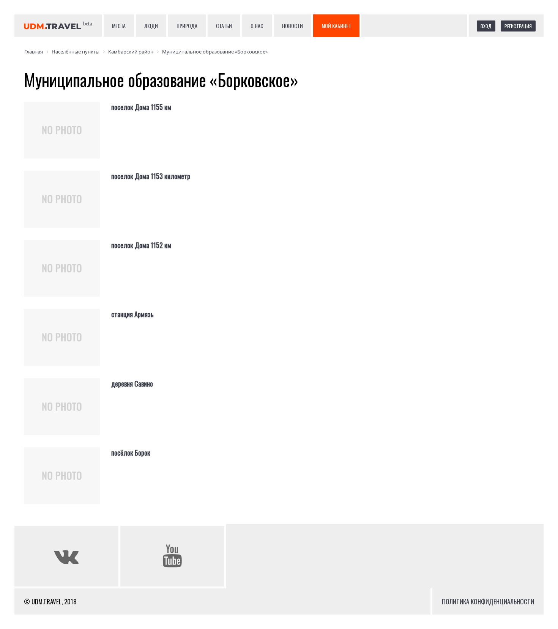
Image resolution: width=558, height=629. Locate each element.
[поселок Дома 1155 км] (67, 136)
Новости (292, 26)
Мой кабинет (336, 26)
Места (119, 26)
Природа (187, 26)
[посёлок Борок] (67, 481)
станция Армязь (132, 314)
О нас (257, 26)
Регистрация (518, 26)
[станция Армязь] (67, 343)
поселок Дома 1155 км (141, 107)
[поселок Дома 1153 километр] (67, 205)
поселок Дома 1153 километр (150, 176)
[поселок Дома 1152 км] (67, 274)
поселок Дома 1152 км (141, 245)
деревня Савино (132, 383)
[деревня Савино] (67, 412)
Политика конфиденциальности (488, 601)
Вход (486, 26)
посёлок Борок (130, 453)
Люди (151, 26)
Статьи (224, 26)
